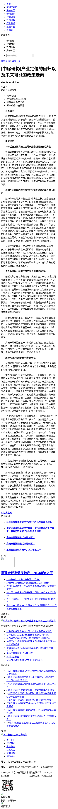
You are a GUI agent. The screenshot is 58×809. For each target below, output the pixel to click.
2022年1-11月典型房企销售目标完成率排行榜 (27, 583)
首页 (8, 4)
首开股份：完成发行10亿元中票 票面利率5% (27, 635)
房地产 (4, 512)
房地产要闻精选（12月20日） (20, 537)
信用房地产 (11, 7)
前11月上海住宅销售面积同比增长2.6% (24, 660)
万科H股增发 (12, 657)
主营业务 (10, 746)
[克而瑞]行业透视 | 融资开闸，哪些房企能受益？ (31, 700)
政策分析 (16, 61)
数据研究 (10, 17)
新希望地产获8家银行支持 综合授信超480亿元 (28, 638)
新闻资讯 (10, 14)
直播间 (9, 30)
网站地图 (10, 756)
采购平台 (10, 27)
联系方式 (10, 750)
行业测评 (10, 23)
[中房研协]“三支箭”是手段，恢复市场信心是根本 (31, 690)
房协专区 (10, 10)
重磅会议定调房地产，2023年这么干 (23, 550)
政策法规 (10, 20)
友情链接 (10, 753)
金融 (10, 512)
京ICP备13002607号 (19, 776)
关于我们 (10, 740)
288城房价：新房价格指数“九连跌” (23, 579)
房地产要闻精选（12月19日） (20, 543)
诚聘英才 (10, 743)
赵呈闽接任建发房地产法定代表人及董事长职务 (29, 522)
